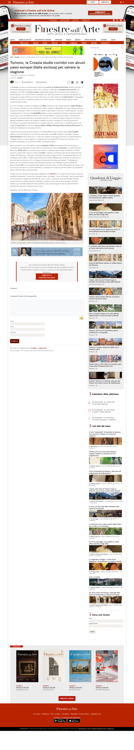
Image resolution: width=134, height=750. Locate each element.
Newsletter (64, 20)
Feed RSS (74, 714)
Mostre (45, 43)
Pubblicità (86, 20)
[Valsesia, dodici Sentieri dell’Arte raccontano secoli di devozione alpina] (105, 291)
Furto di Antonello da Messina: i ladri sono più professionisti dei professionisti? (105, 472)
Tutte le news (24, 43)
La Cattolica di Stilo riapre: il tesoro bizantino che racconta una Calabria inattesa (104, 197)
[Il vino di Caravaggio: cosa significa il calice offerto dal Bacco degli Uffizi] (105, 207)
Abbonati (105, 2)
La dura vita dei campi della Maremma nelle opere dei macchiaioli (104, 507)
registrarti (42, 348)
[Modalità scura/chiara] (82, 83)
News (12, 40)
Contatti (75, 20)
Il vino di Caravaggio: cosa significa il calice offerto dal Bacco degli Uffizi (104, 214)
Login (92, 2)
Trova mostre (90, 40)
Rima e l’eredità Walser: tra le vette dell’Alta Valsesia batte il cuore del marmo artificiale (104, 315)
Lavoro (104, 40)
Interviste (54, 43)
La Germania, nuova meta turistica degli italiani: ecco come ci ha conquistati (105, 525)
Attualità (35, 43)
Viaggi (68, 40)
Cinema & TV (105, 43)
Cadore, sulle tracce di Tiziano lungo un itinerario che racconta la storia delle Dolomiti (104, 281)
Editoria (84, 43)
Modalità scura (96, 714)
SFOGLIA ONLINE (22, 688)
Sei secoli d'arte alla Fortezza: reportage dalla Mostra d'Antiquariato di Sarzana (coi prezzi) (104, 594)
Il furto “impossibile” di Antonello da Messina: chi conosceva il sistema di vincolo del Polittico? (105, 434)
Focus (64, 43)
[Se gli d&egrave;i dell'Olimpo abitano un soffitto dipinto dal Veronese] (105, 258)
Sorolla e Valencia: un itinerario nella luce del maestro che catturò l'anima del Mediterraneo (104, 382)
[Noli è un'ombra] (105, 582)
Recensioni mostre (43, 40)
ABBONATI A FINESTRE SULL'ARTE (47, 276)
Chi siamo (53, 20)
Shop (113, 40)
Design (78, 40)
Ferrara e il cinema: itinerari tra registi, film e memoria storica (104, 348)
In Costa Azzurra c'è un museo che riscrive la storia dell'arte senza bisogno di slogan (104, 230)
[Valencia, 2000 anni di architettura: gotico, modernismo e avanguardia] (105, 325)
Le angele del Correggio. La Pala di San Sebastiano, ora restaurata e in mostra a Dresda (105, 560)
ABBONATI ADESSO (67, 698)
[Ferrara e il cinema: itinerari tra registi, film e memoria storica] (105, 342)
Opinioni (58, 40)
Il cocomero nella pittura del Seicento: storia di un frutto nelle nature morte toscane (105, 247)
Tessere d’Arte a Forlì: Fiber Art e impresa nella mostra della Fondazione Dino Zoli (105, 365)
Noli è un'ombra (94, 577)
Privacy (89, 728)
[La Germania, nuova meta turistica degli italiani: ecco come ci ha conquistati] (105, 531)
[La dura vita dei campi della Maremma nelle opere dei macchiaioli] (105, 514)
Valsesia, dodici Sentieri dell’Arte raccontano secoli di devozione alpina (104, 298)
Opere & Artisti (25, 40)
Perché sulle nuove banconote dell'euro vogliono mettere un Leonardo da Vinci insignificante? (102, 454)
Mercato (94, 43)
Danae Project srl (82, 728)
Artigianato (73, 43)
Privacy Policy (84, 714)
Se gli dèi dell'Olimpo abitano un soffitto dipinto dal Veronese (105, 264)
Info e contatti (55, 714)
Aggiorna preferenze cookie (99, 728)
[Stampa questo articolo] (72, 83)
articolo (52, 174)
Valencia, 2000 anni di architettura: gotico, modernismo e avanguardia (103, 331)
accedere (33, 348)
